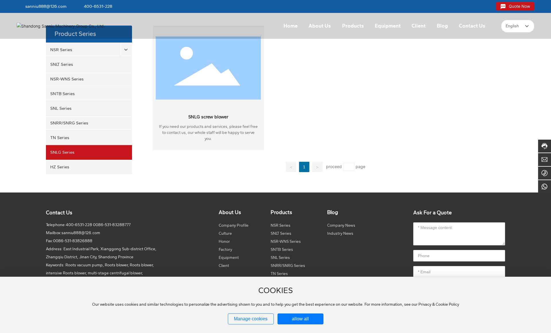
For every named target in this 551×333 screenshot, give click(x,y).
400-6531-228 (98, 6)
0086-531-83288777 (112, 224)
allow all (300, 318)
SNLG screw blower (208, 117)
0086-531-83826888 (72, 240)
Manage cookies (250, 318)
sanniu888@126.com (46, 6)
